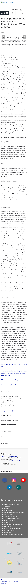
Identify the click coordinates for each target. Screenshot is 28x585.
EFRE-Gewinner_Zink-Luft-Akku (10, 385)
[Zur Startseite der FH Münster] (8, 3)
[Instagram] (14, 480)
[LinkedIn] (9, 487)
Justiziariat (7, 522)
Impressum (15, 580)
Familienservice (8, 514)
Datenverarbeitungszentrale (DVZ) (14, 512)
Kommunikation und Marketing (13, 524)
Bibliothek (6, 508)
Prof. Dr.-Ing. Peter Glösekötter (9, 456)
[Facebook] (4, 480)
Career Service (8, 510)
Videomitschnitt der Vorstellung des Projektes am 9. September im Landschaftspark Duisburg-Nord (14, 373)
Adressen (4, 583)
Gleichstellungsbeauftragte (12, 518)
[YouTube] (23, 480)
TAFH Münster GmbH (10, 530)
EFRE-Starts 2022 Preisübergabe (10, 380)
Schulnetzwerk (8, 526)
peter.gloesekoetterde (11, 411)
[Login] (12, 13)
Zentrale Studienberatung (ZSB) (13, 534)
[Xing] (18, 487)
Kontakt (16, 581)
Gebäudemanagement (10, 516)
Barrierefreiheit (5, 581)
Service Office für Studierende (12, 528)
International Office (9, 520)
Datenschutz (5, 580)
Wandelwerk (7, 532)
